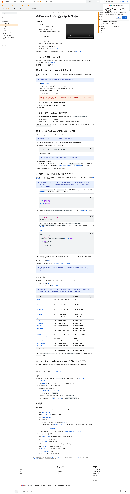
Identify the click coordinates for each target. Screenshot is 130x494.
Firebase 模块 (42, 191)
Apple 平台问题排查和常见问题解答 (61, 263)
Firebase (38, 12)
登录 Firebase (52, 49)
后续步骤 (49, 260)
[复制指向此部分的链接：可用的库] (46, 277)
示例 (39, 8)
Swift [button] (47, 195)
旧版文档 (95, 480)
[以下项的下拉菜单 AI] (16, 8)
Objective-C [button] (53, 195)
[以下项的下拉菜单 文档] (40, 1)
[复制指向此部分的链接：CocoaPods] (46, 369)
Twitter (58, 473)
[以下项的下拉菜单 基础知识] (11, 8)
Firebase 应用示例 (45, 412)
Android (37, 485)
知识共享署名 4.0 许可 (54, 457)
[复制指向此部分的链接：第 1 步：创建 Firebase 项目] (64, 57)
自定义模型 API (42, 337)
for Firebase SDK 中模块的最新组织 (69, 165)
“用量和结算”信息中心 (59, 424)
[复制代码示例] (93, 148)
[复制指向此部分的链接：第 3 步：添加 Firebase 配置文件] (68, 113)
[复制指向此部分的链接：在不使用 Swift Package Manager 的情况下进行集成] (87, 361)
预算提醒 (64, 422)
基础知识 (8, 8)
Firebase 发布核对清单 (49, 429)
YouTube (58, 475)
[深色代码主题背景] (91, 148)
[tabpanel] (66, 202)
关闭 (118, 17)
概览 (3, 8)
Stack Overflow (96, 471)
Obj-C (48, 283)
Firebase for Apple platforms (23, 6)
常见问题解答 (96, 478)
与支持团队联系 (96, 469)
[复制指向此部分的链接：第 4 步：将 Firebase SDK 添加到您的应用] (77, 131)
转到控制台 (122, 1)
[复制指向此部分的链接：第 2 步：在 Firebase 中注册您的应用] (72, 70)
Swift (45, 283)
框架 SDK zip (44, 383)
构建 (15, 1)
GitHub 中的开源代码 (46, 417)
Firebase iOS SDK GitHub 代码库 (51, 390)
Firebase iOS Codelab (46, 415)
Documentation (7, 6)
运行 (21, 1)
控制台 (45, 83)
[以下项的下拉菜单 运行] (23, 1)
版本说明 (95, 475)
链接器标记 (56, 398)
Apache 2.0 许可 (75, 457)
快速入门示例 (78, 51)
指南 (21, 469)
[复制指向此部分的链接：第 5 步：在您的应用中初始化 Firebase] (74, 174)
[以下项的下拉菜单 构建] (17, 1)
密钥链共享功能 (72, 267)
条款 (21, 491)
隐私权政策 (25, 491)
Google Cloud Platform (59, 485)
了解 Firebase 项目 (51, 62)
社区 (45, 1)
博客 (116, 1)
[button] (8, 21)
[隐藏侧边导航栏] (16, 491)
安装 (39, 334)
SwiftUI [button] (41, 195)
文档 (38, 1)
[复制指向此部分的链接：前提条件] (46, 21)
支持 (51, 1)
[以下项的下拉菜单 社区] (47, 1)
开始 (125, 17)
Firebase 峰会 (59, 471)
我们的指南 (58, 371)
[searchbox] (9, 13)
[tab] (41, 195)
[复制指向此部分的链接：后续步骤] (46, 404)
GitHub (21, 478)
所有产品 (68, 485)
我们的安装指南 (46, 138)
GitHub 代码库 (54, 286)
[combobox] (93, 1)
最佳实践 (62, 79)
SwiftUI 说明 (41, 227)
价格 (34, 1)
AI (14, 8)
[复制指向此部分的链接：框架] (41, 376)
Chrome (43, 485)
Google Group (96, 473)
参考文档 (34, 8)
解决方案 (28, 1)
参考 (21, 471)
